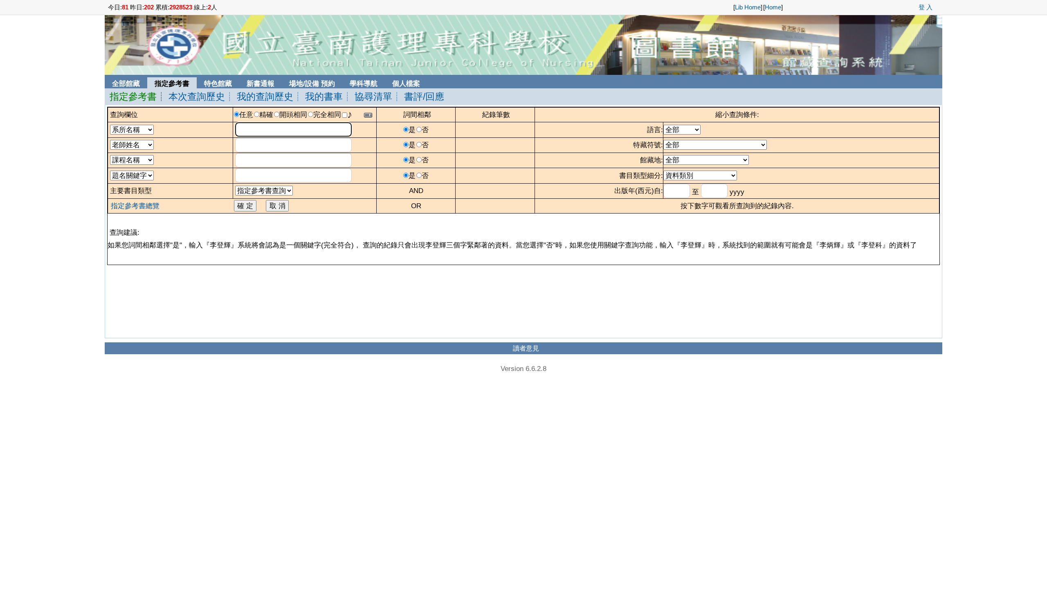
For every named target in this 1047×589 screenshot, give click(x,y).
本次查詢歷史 (197, 96)
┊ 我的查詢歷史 (259, 96)
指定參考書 (133, 96)
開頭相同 (293, 114)
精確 (266, 114)
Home (773, 7)
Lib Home (748, 7)
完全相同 (327, 114)
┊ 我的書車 (318, 96)
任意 (246, 114)
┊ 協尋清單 (367, 96)
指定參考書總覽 (135, 206)
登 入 (925, 7)
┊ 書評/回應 (418, 96)
